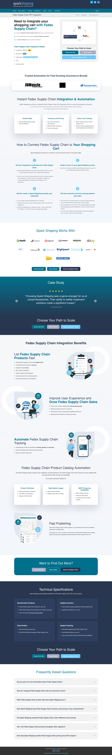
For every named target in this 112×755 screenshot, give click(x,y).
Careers (58, 751)
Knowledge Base (48, 753)
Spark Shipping (53, 748)
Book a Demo (88, 52)
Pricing (30, 11)
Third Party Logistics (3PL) (30, 57)
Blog (45, 11)
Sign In (97, 11)
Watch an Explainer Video (79, 57)
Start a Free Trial (70, 52)
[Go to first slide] (95, 301)
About (50, 11)
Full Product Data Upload (36, 613)
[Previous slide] (16, 301)
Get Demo (57, 11)
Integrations (37, 11)
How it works (21, 11)
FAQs (54, 751)
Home (14, 11)
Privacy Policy (65, 753)
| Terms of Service (56, 753)
